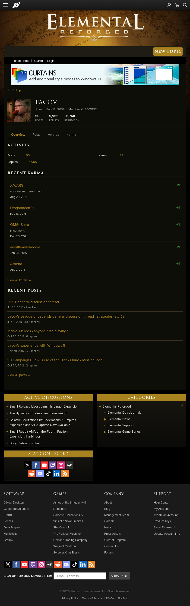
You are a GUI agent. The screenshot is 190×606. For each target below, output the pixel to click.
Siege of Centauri (64, 546)
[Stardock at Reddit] (32, 473)
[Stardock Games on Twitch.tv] (52, 465)
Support (162, 494)
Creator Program (115, 540)
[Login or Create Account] (169, 5)
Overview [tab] (18, 134)
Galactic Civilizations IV (68, 515)
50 (28, 155)
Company (114, 494)
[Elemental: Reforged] (95, 27)
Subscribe (119, 576)
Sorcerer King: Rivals (66, 552)
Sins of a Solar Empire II (68, 521)
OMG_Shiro (19, 224)
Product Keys (162, 521)
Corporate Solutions (16, 509)
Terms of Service (92, 598)
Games (59, 494)
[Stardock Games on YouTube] (44, 465)
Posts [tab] (37, 134)
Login (50, 61)
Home (12, 90)
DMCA (110, 598)
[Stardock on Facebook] (36, 465)
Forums (109, 552)
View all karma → (19, 280)
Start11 (8, 515)
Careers (109, 521)
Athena (16, 263)
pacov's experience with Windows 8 (36, 345)
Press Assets (112, 533)
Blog (107, 509)
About (108, 502)
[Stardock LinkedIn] (57, 473)
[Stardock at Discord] (40, 473)
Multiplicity (10, 533)
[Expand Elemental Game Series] (105, 432)
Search (38, 61)
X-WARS (16, 185)
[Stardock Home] (16, 5)
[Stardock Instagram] (61, 465)
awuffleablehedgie (25, 247)
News (107, 527)
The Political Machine (67, 533)
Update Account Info (167, 533)
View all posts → (19, 374)
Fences (8, 521)
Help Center (161, 502)
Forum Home (21, 61)
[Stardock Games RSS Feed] (65, 473)
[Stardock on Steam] (69, 465)
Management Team (116, 515)
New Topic (168, 51)
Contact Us (111, 546)
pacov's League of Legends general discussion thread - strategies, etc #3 (66, 316)
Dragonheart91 (22, 207)
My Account (161, 509)
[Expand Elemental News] (105, 419)
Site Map (122, 598)
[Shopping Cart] (177, 5)
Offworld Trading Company (70, 540)
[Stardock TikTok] (48, 473)
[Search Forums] (185, 5)
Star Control (61, 527)
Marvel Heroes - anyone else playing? (37, 330)
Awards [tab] (53, 134)
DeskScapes (12, 527)
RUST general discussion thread (33, 301)
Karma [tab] (71, 134)
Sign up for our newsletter (27, 575)
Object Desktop (14, 502)
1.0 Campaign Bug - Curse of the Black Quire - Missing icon (54, 359)
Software (14, 494)
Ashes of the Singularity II (69, 502)
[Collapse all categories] (182, 405)
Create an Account (166, 515)
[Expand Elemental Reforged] (100, 407)
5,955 (33, 161)
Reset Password (164, 527)
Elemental (59, 509)
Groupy (8, 540)
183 (120, 155)
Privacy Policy (70, 598)
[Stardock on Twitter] (27, 465)
